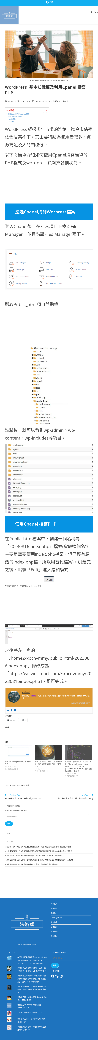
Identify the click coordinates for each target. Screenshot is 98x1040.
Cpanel (23, 785)
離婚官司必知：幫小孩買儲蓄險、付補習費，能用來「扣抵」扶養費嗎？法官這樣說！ (34, 855)
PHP (10, 785)
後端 (27, 785)
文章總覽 (54, 101)
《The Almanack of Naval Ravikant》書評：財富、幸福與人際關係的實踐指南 (31, 989)
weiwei (11, 101)
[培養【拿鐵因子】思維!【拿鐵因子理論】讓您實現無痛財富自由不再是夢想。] (48, 753)
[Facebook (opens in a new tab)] (47, 2)
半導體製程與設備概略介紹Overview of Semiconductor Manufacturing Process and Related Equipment (32, 960)
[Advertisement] (49, 186)
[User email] (15, 710)
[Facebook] (11, 710)
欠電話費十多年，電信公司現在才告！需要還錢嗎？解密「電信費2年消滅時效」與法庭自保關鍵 (38, 847)
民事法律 (54, 904)
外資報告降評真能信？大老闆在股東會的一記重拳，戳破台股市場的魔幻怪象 (31, 864)
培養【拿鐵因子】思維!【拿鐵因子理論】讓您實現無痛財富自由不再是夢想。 (48, 763)
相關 (12, 121)
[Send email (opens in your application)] (51, 2)
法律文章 (54, 927)
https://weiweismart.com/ (27, 944)
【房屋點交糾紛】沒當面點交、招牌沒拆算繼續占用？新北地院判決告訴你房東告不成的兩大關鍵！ (39, 860)
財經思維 (54, 936)
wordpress (16, 785)
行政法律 (54, 908)
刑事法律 (54, 913)
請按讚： (13, 119)
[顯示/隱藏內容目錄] (43, 111)
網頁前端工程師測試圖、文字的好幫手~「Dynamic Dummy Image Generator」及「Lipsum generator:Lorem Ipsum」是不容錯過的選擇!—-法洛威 (78, 766)
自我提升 (64, 101)
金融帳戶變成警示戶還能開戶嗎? (29, 1012)
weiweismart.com (80, 702)
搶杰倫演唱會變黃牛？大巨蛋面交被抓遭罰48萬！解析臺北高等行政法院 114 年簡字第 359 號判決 (38, 851)
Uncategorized (41, 101)
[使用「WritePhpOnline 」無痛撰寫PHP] (18, 753)
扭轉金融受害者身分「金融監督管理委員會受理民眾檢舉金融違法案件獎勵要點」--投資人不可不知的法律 (31, 978)
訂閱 (9, 824)
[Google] (8, 710)
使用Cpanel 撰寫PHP (15, 117)
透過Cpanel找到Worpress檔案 (18, 114)
